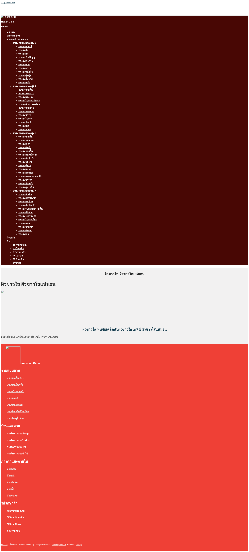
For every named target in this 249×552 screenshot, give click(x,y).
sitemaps (79, 545)
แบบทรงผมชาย (26, 108)
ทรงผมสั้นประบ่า (26, 205)
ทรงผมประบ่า (25, 122)
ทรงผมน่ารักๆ (25, 180)
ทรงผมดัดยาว (25, 230)
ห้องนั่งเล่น (12, 482)
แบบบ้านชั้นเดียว (15, 378)
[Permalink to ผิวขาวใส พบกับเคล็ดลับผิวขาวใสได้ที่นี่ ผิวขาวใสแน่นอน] (22, 322)
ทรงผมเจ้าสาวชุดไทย (29, 104)
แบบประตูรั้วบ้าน (15, 418)
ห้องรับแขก (12, 495)
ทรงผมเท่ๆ (23, 126)
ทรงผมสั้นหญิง (25, 183)
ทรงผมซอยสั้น (25, 151)
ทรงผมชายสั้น (25, 136)
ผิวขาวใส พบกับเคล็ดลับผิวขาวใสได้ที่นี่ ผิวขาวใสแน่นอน (124, 329)
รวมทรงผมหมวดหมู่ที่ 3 (24, 133)
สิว (8, 241)
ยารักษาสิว (18, 248)
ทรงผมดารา (24, 68)
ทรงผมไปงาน (25, 118)
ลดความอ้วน (13, 35)
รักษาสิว (17, 263)
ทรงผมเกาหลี (25, 46)
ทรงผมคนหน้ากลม (27, 154)
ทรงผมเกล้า (24, 144)
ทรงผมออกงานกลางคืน (30, 176)
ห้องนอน (11, 469)
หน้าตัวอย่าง (13, 11)
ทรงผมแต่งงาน (25, 97)
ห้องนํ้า (10, 489)
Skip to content (8, 2)
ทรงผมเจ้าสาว (25, 61)
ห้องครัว (11, 475)
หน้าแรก (11, 32)
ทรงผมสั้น (23, 50)
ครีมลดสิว (18, 255)
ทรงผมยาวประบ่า (27, 198)
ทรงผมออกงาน (26, 111)
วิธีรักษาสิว (18, 259)
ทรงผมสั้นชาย (25, 79)
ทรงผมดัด (23, 54)
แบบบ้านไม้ (12, 398)
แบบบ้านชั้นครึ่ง (15, 385)
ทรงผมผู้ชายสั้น (26, 187)
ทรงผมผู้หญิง (24, 75)
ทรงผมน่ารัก (24, 115)
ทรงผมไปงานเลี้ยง (27, 219)
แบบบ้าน (62, 545)
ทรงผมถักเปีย (25, 194)
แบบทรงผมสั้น (25, 90)
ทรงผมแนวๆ (24, 169)
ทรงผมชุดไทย (25, 162)
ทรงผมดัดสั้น (24, 147)
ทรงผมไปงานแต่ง (27, 216)
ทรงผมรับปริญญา (27, 57)
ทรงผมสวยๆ (24, 129)
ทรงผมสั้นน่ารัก (26, 158)
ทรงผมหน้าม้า (25, 72)
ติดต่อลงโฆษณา (15, 8)
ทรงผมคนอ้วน (25, 201)
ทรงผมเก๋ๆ (23, 234)
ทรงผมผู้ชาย (24, 165)
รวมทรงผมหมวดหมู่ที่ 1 (24, 43)
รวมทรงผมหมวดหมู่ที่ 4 (24, 191)
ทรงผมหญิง (24, 82)
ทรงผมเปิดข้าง (25, 212)
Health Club (7, 21)
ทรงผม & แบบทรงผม (17, 39)
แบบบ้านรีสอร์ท (15, 405)
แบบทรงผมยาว (26, 93)
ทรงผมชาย (24, 64)
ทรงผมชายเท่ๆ (25, 227)
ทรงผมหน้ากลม (26, 140)
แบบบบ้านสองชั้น (15, 391)
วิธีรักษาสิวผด (20, 245)
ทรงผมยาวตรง (25, 172)
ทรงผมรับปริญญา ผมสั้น (30, 209)
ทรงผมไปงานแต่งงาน (29, 100)
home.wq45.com (31, 363)
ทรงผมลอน (24, 223)
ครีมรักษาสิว (19, 252)
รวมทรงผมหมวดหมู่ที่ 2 (24, 86)
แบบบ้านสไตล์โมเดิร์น (18, 411)
